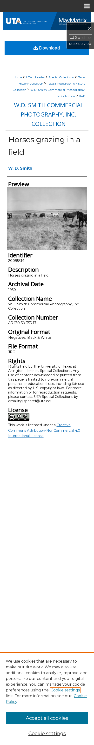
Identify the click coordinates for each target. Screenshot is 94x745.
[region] (47, 698)
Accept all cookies (47, 718)
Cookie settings (65, 690)
